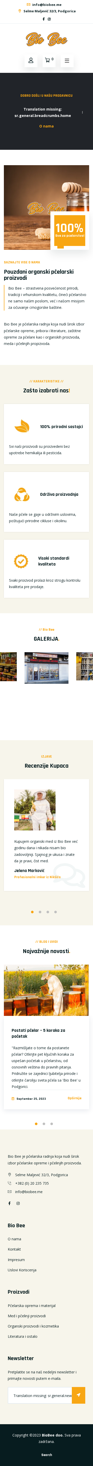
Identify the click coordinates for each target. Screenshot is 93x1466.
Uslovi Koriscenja (22, 1269)
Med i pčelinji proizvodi (27, 1315)
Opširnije (74, 1098)
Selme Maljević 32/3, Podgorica (49, 11)
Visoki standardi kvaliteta (53, 561)
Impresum (16, 1259)
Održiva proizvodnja (59, 494)
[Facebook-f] (43, 19)
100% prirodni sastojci (61, 427)
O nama (14, 1238)
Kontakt (14, 1249)
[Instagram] (49, 19)
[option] (46, 671)
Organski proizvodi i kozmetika (33, 1326)
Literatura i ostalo (22, 1336)
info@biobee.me (46, 4)
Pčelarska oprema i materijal (32, 1305)
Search (46, 1455)
